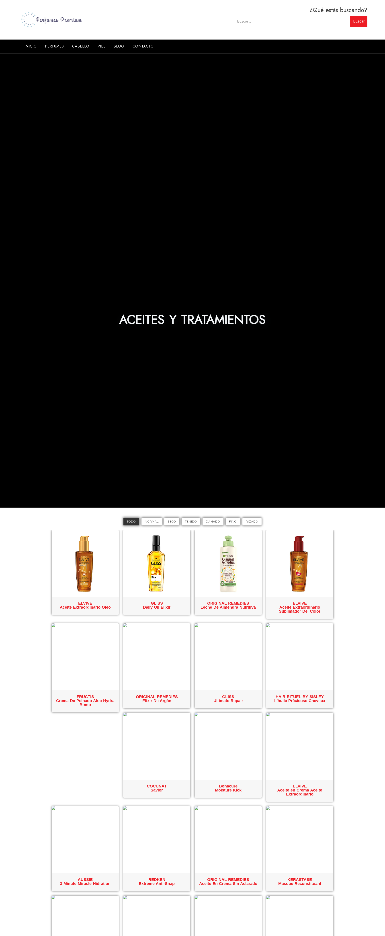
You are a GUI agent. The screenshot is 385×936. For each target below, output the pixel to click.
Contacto (143, 46)
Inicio (31, 46)
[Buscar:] (300, 21)
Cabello (80, 46)
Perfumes (54, 46)
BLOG (119, 46)
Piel (101, 46)
